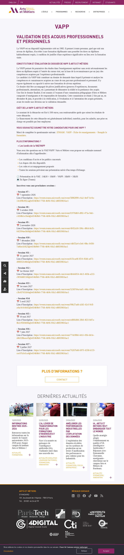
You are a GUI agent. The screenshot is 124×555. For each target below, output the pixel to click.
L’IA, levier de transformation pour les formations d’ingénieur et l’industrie (48, 430)
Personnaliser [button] (8, 551)
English (12, 2)
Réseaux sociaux (4, 273)
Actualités (54, 2)
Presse (67, 2)
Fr (21, 2)
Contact (62, 379)
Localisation (4, 281)
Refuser (84, 551)
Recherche (80, 12)
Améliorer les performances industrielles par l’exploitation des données (74, 430)
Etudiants (110, 2)
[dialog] (62, 549)
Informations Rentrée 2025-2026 (19, 426)
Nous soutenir (4, 289)
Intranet (96, 2)
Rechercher (4, 265)
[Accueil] (22, 10)
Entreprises (99, 12)
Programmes (61, 12)
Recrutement (81, 2)
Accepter (106, 551)
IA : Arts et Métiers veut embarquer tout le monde (102, 427)
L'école (44, 12)
